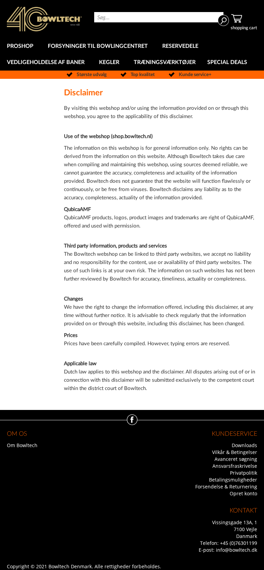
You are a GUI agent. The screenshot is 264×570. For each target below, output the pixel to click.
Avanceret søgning (235, 459)
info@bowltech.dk (236, 550)
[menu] (132, 54)
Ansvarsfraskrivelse (234, 466)
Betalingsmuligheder (233, 479)
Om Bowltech (22, 445)
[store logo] (44, 19)
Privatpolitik (243, 472)
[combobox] (158, 17)
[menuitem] (21, 46)
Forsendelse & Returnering (226, 486)
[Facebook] (132, 423)
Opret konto (243, 493)
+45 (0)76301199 (238, 543)
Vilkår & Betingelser (234, 452)
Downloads (244, 445)
